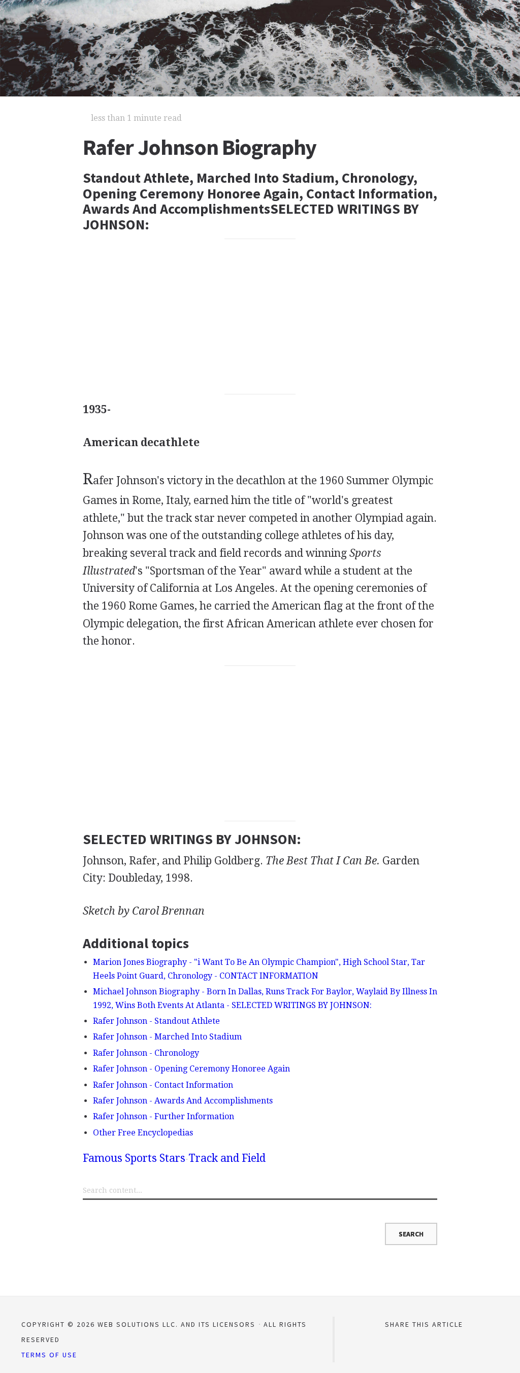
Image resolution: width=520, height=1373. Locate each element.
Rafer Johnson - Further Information (163, 1116)
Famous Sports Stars (134, 1158)
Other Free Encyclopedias (143, 1132)
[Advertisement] (260, 317)
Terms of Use (49, 1354)
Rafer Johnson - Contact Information (163, 1085)
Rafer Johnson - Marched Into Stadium (167, 1037)
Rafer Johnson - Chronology (146, 1053)
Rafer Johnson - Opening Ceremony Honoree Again (191, 1069)
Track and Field (227, 1158)
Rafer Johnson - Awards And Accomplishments (183, 1101)
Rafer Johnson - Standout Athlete (156, 1021)
